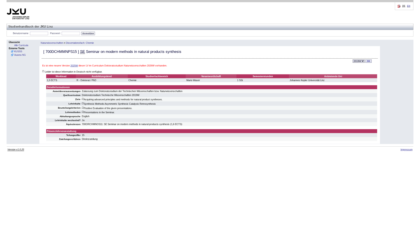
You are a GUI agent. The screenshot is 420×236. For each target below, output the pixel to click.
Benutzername (20, 33)
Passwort (55, 33)
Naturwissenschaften (52, 43)
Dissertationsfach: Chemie (80, 43)
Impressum (407, 149)
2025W (74, 65)
